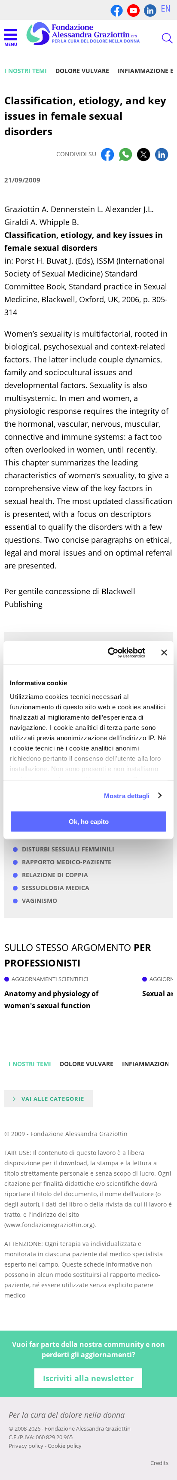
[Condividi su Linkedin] (161, 154)
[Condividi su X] (143, 154)
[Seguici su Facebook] (116, 9)
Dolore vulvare (82, 71)
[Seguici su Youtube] (133, 9)
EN (166, 8)
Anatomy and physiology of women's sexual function (51, 999)
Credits (159, 1463)
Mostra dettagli (127, 795)
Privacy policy (26, 1446)
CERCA (160, 38)
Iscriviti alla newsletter (88, 1378)
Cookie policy (65, 1446)
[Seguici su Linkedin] (150, 9)
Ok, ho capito (89, 821)
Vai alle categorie (52, 1099)
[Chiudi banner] (164, 653)
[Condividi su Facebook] (107, 154)
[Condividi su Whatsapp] (125, 154)
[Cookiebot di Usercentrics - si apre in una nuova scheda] (109, 652)
